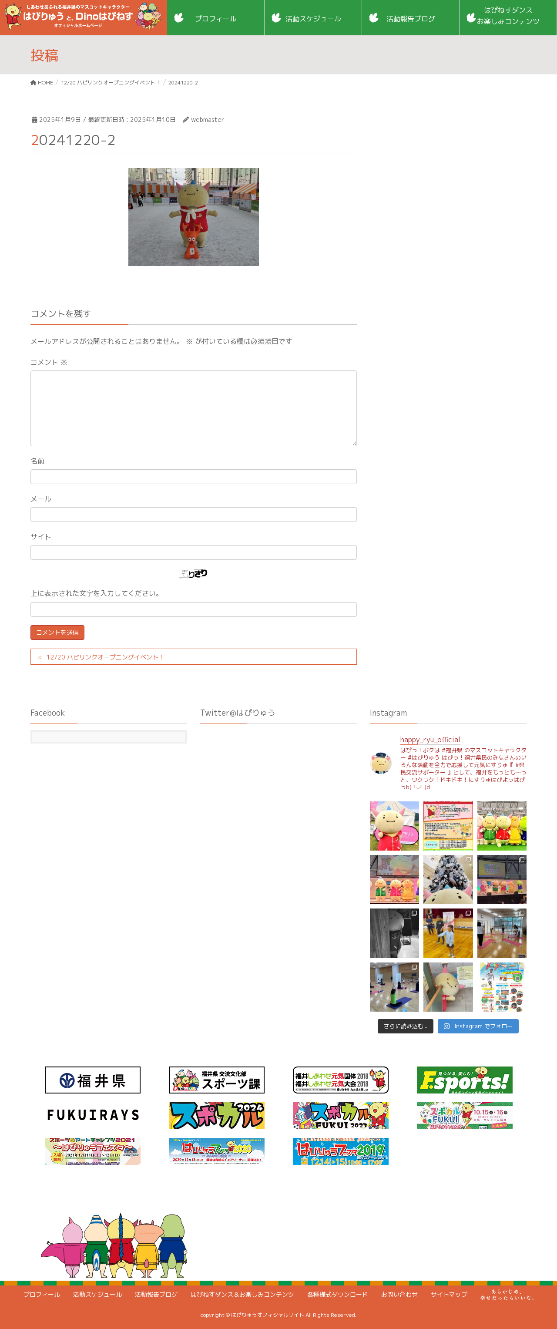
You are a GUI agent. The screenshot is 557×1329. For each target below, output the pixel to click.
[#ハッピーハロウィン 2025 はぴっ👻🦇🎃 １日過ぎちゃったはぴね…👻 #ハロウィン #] (394, 933)
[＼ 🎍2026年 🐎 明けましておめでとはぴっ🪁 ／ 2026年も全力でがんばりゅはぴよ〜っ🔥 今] (502, 826)
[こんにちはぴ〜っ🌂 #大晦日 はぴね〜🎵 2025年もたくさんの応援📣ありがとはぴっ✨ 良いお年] (394, 879)
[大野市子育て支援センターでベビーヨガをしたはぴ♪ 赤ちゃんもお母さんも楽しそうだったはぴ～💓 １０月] (502, 933)
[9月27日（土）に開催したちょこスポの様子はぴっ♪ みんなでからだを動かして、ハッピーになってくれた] (394, 987)
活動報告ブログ (156, 1294)
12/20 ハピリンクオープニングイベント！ (105, 657)
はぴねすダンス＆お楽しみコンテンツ (242, 1294)
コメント (48, 362)
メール (40, 499)
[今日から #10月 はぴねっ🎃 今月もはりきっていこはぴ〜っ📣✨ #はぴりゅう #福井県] (448, 987)
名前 (37, 461)
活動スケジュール (97, 1294)
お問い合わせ (399, 1294)
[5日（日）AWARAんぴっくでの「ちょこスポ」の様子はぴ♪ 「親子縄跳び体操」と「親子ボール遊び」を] (448, 933)
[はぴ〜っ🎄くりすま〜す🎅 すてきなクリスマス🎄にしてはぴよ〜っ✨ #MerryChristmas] (448, 879)
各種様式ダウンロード (337, 1294)
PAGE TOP (535, 1280)
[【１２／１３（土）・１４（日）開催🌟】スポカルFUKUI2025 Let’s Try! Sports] (502, 879)
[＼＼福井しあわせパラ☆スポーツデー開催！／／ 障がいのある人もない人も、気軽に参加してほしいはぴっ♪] (502, 987)
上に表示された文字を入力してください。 (96, 593)
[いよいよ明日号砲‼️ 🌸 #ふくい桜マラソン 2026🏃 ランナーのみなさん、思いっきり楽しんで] (394, 826)
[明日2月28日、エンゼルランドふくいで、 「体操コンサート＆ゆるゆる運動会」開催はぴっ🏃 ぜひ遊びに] (448, 826)
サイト (40, 537)
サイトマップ (449, 1294)
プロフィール (41, 1294)
